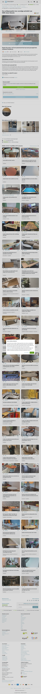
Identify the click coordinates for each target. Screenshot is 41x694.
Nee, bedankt (26, 352)
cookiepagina (9, 347)
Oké (32, 352)
